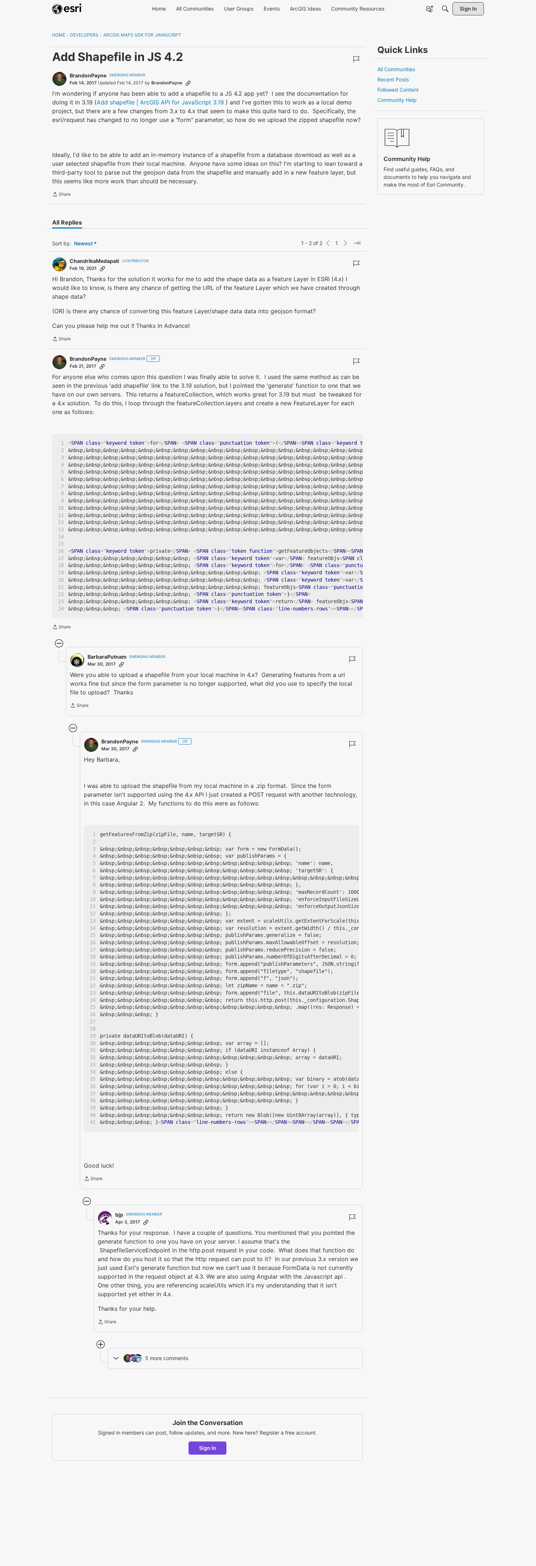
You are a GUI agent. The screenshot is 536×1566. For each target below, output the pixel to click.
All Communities (396, 69)
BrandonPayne (88, 75)
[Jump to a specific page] (357, 243)
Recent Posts (393, 79)
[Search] (445, 8)
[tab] (67, 222)
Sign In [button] (207, 1448)
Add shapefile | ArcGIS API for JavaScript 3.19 (160, 102)
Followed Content (398, 90)
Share (61, 195)
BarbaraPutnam (107, 657)
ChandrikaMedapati (94, 261)
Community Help (397, 100)
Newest (83, 243)
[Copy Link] (188, 83)
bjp (119, 1214)
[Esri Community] (67, 8)
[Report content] (356, 59)
